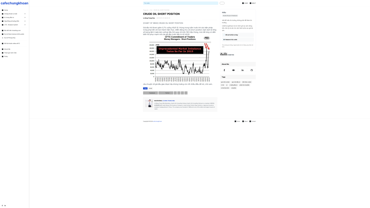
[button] (222, 3)
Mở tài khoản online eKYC (12, 43)
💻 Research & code (230, 39)
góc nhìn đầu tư (236, 82)
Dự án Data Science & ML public (14, 34)
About (254, 3)
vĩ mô (151, 10)
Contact (254, 121)
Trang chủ (145, 10)
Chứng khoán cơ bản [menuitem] (10, 14)
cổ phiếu (233, 88)
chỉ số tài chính (225, 88)
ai (226, 85)
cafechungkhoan (14, 3)
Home (246, 3)
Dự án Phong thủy (9, 38)
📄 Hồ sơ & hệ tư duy (230, 35)
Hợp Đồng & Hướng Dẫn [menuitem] (11, 21)
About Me (7, 49)
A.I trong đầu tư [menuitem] (9, 17)
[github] (252, 70)
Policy (6, 56)
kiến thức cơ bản (246, 82)
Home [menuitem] (6, 10)
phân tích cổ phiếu (244, 85)
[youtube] (233, 70)
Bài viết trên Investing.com (12, 30)
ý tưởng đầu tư (233, 85)
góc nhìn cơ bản (225, 82)
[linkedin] (5, 205)
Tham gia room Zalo (10, 53)
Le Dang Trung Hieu (149, 18)
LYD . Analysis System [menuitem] (11, 25)
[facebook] (2, 205)
